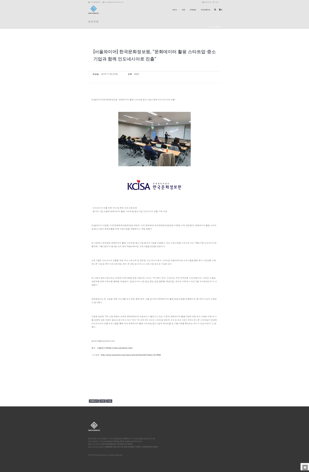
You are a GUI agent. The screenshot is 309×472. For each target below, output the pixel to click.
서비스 (174, 10)
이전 (102, 401)
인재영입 (193, 10)
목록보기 (94, 401)
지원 (183, 10)
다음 (109, 401)
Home (211, 26)
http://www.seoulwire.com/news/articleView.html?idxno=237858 (131, 355)
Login (216, 2)
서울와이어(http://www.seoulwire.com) (115, 348)
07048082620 (95, 2)
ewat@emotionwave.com (114, 2)
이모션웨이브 (205, 10)
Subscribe (208, 2)
